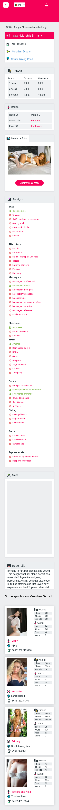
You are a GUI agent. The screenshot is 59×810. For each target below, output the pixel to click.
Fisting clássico (19, 414)
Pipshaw (16, 269)
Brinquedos (17, 231)
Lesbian (16, 335)
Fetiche (15, 235)
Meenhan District (21, 51)
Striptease (17, 327)
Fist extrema (18, 422)
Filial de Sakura (19, 314)
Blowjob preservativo (22, 385)
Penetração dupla (20, 227)
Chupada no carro (20, 398)
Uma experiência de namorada (26, 389)
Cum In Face (18, 444)
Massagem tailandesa (22, 294)
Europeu (35, 120)
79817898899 (18, 44)
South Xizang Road (22, 59)
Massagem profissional (23, 281)
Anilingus (16, 406)
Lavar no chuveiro (20, 265)
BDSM (15, 352)
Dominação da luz (21, 348)
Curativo (16, 368)
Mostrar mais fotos (29, 183)
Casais (15, 261)
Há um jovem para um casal (25, 256)
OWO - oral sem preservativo (25, 219)
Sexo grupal (18, 223)
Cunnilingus (17, 402)
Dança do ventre (20, 331)
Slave (15, 356)
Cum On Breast (19, 439)
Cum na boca (18, 435)
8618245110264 (20, 801)
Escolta (16, 248)
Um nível (16, 215)
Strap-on (16, 360)
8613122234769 (20, 700)
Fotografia (17, 252)
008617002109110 (22, 650)
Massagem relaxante (22, 310)
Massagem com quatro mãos (26, 302)
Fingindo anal (18, 418)
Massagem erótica (21, 285)
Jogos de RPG (19, 364)
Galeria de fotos (19, 138)
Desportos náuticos (21, 461)
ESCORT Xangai (13, 27)
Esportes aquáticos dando (25, 456)
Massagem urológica (22, 289)
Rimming (16, 273)
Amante (16, 344)
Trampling (17, 372)
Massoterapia (19, 298)
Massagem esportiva (22, 306)
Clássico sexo (19, 211)
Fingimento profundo (22, 394)
